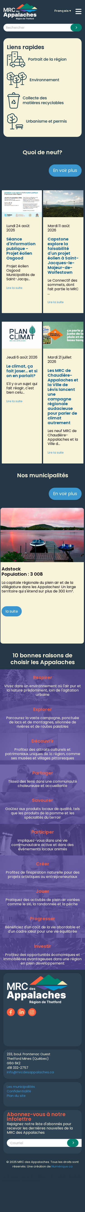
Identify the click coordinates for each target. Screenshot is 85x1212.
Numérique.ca (62, 1166)
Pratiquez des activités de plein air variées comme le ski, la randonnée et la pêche (42, 902)
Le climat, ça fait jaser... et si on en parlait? (21, 370)
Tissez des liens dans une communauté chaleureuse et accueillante (42, 783)
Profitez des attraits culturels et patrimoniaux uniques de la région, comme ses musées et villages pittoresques (42, 754)
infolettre (26, 1180)
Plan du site (16, 1095)
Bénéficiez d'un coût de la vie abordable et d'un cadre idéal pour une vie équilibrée (42, 929)
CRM (16, 1180)
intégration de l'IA (46, 1176)
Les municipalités (21, 1086)
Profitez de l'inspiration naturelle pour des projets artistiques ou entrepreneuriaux (43, 874)
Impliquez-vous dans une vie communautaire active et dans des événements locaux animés (42, 845)
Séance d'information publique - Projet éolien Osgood (21, 248)
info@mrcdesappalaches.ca (30, 1072)
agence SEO (28, 1176)
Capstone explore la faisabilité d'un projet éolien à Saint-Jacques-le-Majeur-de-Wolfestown (63, 255)
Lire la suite (14, 288)
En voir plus (65, 170)
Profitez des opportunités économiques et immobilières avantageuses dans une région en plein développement (42, 959)
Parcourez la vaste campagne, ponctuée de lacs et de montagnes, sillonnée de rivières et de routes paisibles (42, 722)
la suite (11, 611)
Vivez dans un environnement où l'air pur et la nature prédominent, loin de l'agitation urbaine (42, 690)
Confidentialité (19, 1091)
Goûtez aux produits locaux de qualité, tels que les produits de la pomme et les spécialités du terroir (42, 813)
